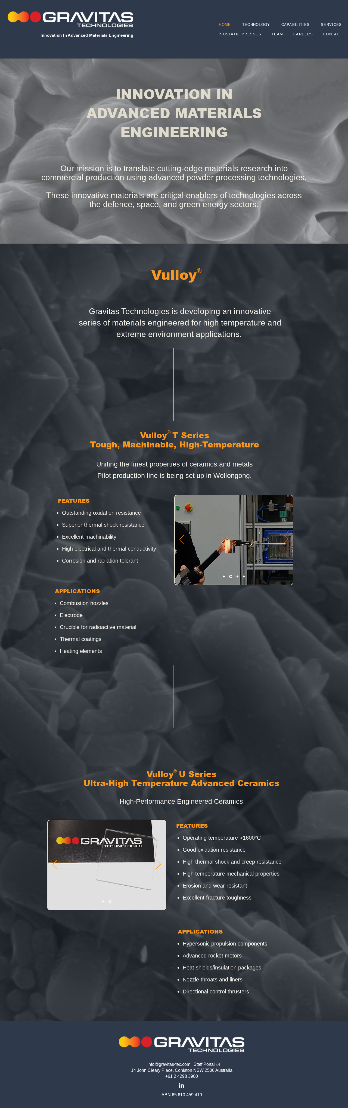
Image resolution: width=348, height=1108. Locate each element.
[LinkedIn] (181, 1085)
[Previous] (181, 540)
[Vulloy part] (236, 576)
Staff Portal (204, 1064)
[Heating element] (224, 576)
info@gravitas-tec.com (168, 1064)
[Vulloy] (244, 576)
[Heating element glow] (230, 576)
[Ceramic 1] (103, 901)
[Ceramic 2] (110, 901)
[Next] (285, 540)
